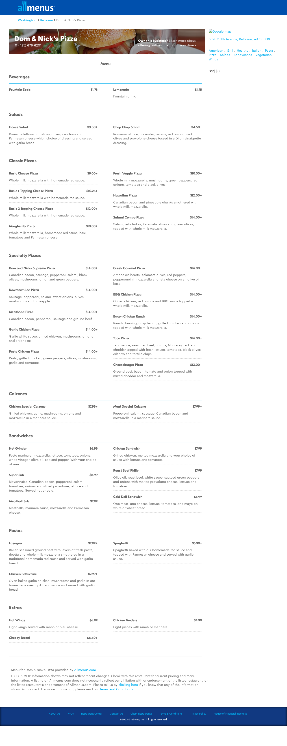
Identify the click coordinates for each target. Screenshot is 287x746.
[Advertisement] (244, 107)
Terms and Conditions (116, 689)
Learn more (177, 40)
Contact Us (116, 713)
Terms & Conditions (170, 713)
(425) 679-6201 (29, 45)
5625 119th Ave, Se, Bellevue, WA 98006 (239, 39)
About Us (54, 713)
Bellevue (46, 20)
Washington (27, 20)
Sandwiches (243, 54)
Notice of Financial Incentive (230, 713)
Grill (230, 50)
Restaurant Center (91, 713)
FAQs (70, 713)
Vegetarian (264, 54)
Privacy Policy (198, 713)
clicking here (128, 684)
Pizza (212, 54)
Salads (225, 54)
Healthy (242, 50)
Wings (213, 59)
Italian (256, 50)
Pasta (269, 50)
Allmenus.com (85, 669)
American (216, 50)
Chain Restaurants (141, 713)
